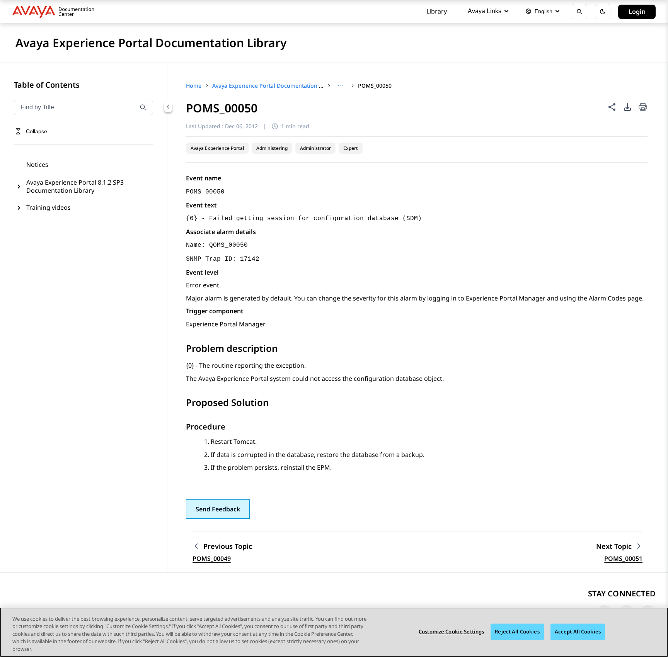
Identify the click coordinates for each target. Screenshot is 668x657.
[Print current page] (643, 107)
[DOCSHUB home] (55, 11)
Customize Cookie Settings (451, 631)
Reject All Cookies (517, 631)
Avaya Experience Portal (217, 148)
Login (637, 11)
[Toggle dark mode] (602, 11)
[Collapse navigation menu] (168, 106)
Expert (350, 148)
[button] (218, 509)
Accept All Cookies (578, 631)
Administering (272, 148)
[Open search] (579, 11)
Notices (37, 164)
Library (436, 11)
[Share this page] (612, 107)
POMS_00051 (623, 558)
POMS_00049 (212, 558)
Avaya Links (484, 11)
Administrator (315, 148)
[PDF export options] (627, 107)
